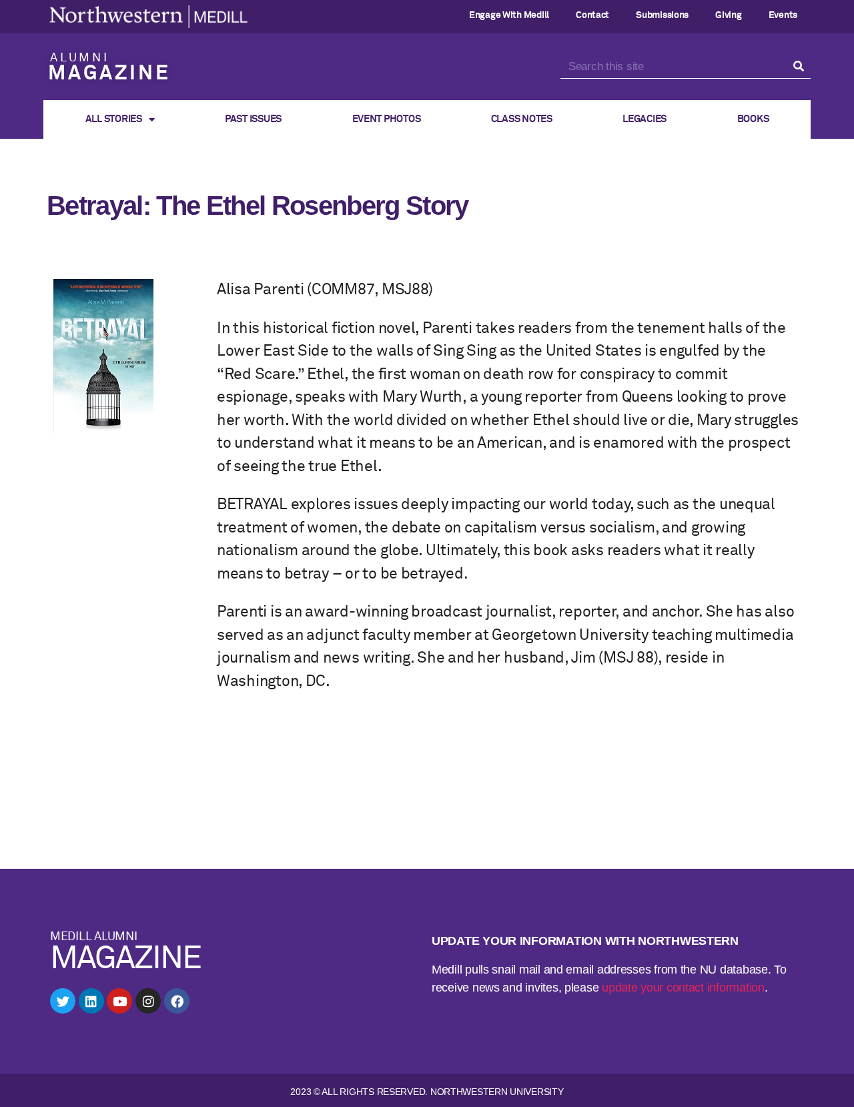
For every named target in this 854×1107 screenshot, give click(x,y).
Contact (592, 15)
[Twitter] (62, 1001)
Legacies (644, 119)
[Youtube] (119, 1001)
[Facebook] (176, 1001)
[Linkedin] (91, 1001)
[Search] (799, 66)
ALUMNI (79, 58)
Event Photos (386, 119)
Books (753, 119)
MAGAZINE (109, 74)
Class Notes (521, 119)
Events (783, 15)
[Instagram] (148, 1001)
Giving (728, 15)
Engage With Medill (509, 15)
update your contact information (683, 987)
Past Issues (253, 119)
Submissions (662, 15)
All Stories (113, 119)
